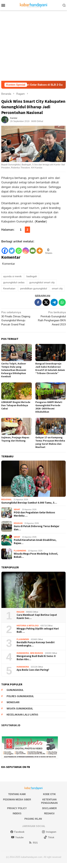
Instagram (51, 832)
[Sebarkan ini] (38, 302)
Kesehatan (9, 288)
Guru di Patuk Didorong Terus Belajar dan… (36, 528)
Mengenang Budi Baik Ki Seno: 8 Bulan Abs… (36, 657)
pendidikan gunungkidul (33, 288)
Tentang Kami (17, 794)
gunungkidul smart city (42, 282)
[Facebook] (5, 249)
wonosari (13, 702)
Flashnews (20, 551)
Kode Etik (49, 794)
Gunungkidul (15, 690)
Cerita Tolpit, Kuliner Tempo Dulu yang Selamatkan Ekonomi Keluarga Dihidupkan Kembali (13, 370)
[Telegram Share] (54, 302)
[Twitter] (12, 249)
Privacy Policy (17, 808)
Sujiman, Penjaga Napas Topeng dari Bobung (15, 439)
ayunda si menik (12, 276)
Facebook (19, 832)
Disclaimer (49, 808)
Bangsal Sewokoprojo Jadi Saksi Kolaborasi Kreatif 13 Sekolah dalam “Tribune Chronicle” (50, 368)
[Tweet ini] (46, 302)
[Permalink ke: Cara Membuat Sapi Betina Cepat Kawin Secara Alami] (33, 590)
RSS (35, 842)
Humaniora (23, 653)
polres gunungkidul (20, 696)
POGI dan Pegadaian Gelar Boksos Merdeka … (34, 514)
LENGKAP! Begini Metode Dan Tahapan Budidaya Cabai (15, 405)
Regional (6, 499)
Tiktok (51, 837)
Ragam (20, 612)
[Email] (32, 249)
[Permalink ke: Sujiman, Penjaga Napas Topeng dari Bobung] (16, 426)
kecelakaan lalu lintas (22, 714)
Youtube (19, 837)
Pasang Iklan (33, 819)
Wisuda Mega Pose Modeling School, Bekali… (36, 555)
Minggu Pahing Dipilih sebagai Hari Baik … (38, 630)
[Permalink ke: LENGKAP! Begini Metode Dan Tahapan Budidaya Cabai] (16, 391)
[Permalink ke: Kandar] (4, 119)
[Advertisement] (33, 45)
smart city (57, 288)
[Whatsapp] (19, 249)
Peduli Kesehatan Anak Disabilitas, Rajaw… (35, 541)
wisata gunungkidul (20, 708)
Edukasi (18, 523)
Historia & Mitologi (28, 626)
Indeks (17, 813)
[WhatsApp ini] (62, 302)
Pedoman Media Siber (17, 799)
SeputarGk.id (10, 725)
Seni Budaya (36, 653)
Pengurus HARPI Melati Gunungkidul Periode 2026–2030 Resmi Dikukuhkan (48, 406)
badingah (31, 276)
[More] (39, 249)
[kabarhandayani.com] (33, 4)
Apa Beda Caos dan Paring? (33, 669)
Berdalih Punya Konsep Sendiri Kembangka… (35, 644)
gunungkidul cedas (13, 282)
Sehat (17, 509)
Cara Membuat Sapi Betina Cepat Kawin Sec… (37, 616)
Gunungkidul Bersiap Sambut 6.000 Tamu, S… (29, 502)
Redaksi (49, 813)
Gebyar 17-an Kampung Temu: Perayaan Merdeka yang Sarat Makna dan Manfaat (50, 442)
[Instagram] (26, 249)
